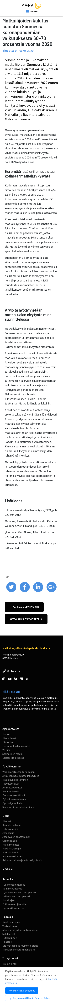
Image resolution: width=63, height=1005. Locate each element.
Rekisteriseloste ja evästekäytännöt (22, 860)
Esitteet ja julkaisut (13, 757)
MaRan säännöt (11, 852)
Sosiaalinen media (12, 753)
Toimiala (7, 917)
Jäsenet (6, 821)
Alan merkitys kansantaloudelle (20, 930)
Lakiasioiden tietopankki (16, 896)
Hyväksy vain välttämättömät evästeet (30, 997)
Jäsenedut (8, 832)
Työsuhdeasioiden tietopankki (19, 892)
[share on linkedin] (38, 591)
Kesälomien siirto (12, 791)
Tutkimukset (9, 937)
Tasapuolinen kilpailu (14, 795)
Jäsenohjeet (9, 738)
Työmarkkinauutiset (13, 908)
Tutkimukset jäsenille (14, 904)
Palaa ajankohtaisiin (25, 607)
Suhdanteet (8, 934)
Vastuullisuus (9, 926)
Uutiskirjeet (9, 900)
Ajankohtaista (10, 729)
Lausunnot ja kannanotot (16, 746)
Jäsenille (7, 879)
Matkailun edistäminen (15, 779)
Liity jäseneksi (10, 829)
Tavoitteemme (11, 766)
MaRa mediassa (10, 844)
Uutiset (6, 734)
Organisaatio (9, 840)
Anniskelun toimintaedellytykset (20, 775)
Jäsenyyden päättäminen (16, 836)
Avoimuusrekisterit (13, 856)
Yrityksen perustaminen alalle (18, 949)
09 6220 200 (15, 671)
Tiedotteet (8, 742)
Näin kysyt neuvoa (12, 888)
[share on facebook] (25, 591)
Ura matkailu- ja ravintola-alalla (20, 945)
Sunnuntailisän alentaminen (18, 807)
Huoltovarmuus (11, 922)
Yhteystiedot (10, 958)
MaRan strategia (11, 848)
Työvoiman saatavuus (14, 799)
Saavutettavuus (11, 783)
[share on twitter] (11, 591)
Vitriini (6, 750)
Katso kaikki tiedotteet (25, 619)
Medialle (7, 869)
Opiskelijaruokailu (12, 803)
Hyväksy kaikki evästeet (22, 990)
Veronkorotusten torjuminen (18, 771)
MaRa (5, 816)
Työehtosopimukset (13, 884)
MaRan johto (9, 963)
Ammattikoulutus (12, 787)
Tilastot (7, 941)
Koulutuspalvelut (12, 825)
